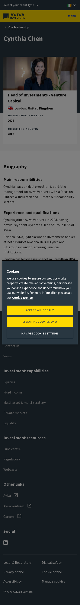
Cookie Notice (22, 298)
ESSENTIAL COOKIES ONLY (40, 322)
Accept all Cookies (40, 310)
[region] (40, 302)
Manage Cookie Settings (40, 333)
